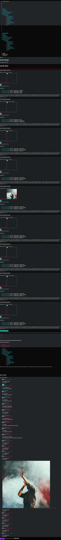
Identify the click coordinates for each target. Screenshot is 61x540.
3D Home (9, 17)
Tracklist (10, 21)
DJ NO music (5, 33)
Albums (4, 9)
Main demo (10, 16)
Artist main (10, 18)
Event (8, 20)
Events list (5, 14)
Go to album (3, 377)
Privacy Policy (6, 345)
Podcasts (5, 11)
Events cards (6, 13)
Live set (5, 55)
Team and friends (7, 12)
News (3, 8)
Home (3, 53)
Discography (10, 22)
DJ (7, 24)
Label (8, 23)
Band (8, 19)
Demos (6, 15)
